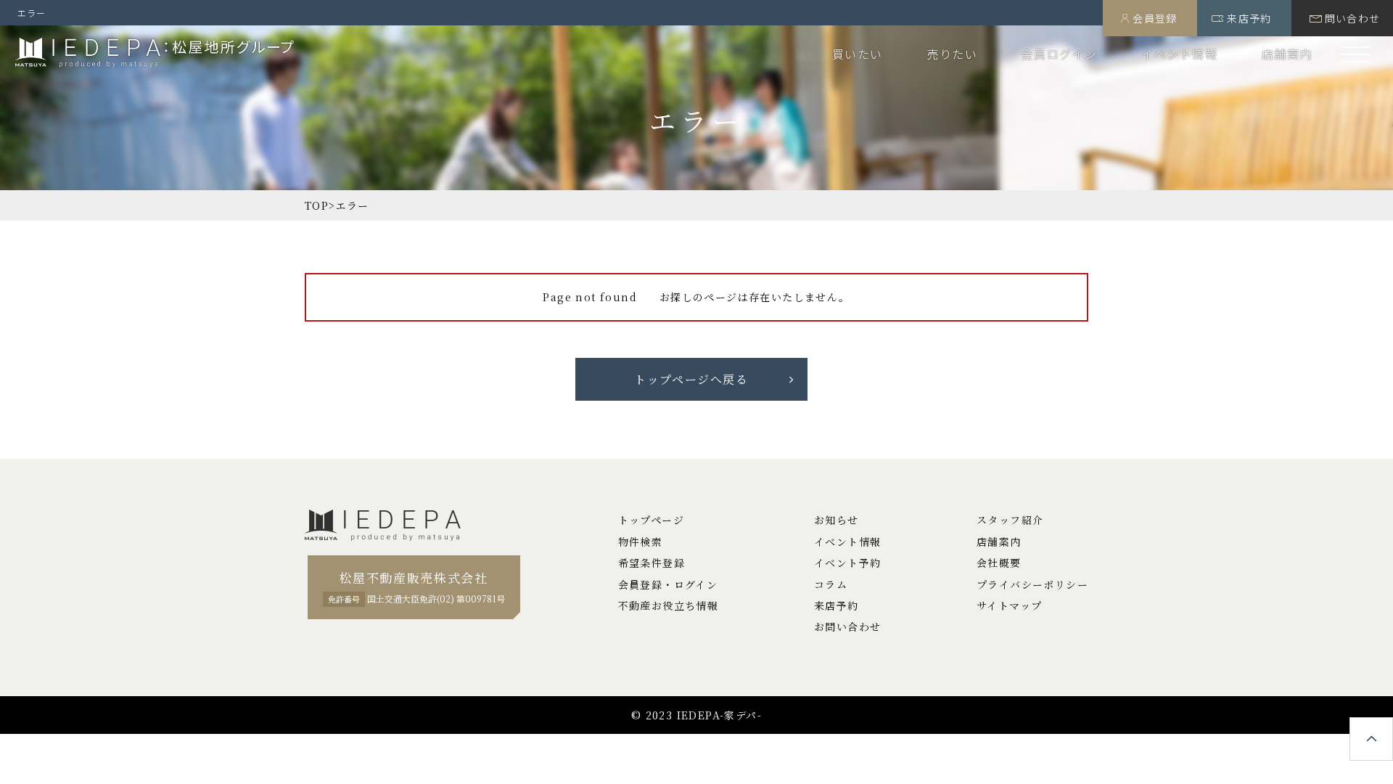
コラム (830, 584)
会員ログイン (1059, 53)
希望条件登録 (651, 562)
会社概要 (999, 562)
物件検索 (640, 541)
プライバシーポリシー (1032, 584)
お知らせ (836, 520)
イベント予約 (847, 562)
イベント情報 (1179, 53)
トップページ (651, 520)
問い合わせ (1353, 18)
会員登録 (1155, 18)
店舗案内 (1287, 53)
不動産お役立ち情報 (668, 605)
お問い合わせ (847, 626)
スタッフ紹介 (1010, 520)
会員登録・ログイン (668, 584)
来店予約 (1249, 18)
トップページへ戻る (691, 379)
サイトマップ (1009, 605)
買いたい (857, 53)
